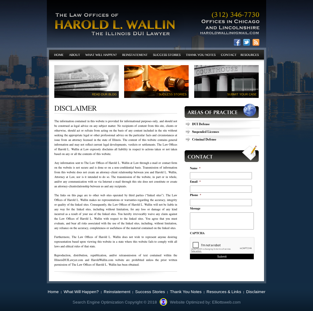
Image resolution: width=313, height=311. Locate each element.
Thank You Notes (186, 292)
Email (195, 181)
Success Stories (150, 292)
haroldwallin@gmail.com (229, 34)
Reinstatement (117, 292)
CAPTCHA (197, 233)
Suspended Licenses (205, 131)
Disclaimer (255, 292)
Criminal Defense (204, 139)
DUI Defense (201, 124)
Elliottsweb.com (226, 302)
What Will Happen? (81, 292)
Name (195, 168)
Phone (195, 195)
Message (195, 208)
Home (53, 292)
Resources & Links (224, 292)
